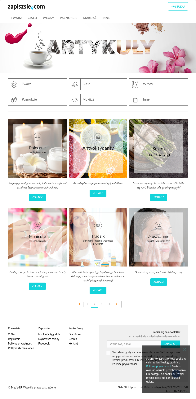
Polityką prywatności (158, 366)
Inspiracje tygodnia (49, 334)
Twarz (16, 18)
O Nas (12, 334)
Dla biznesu (75, 334)
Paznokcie (69, 18)
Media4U (16, 387)
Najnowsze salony (48, 339)
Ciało (32, 18)
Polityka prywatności (20, 343)
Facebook (44, 343)
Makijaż (90, 18)
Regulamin (14, 339)
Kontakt (73, 343)
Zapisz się (170, 344)
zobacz (37, 197)
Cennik (73, 339)
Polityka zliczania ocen (21, 348)
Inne (106, 18)
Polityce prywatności (124, 364)
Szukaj (180, 7)
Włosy (48, 18)
